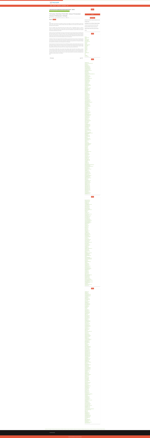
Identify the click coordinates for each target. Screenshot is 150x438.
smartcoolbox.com (87, 171)
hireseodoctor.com (87, 342)
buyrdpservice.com (87, 90)
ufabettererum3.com (87, 181)
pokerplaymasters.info (88, 68)
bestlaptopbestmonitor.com (88, 252)
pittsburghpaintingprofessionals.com (89, 164)
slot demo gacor (87, 52)
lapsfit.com (86, 343)
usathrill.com (86, 395)
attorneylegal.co (87, 122)
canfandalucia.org (87, 397)
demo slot (86, 48)
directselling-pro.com (87, 416)
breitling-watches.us (87, 208)
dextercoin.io (86, 283)
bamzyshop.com (87, 390)
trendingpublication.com (88, 180)
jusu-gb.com (86, 64)
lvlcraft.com (86, 330)
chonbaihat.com (87, 247)
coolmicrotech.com (87, 402)
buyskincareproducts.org (88, 279)
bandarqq (86, 55)
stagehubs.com (87, 291)
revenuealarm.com (87, 417)
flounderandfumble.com (88, 364)
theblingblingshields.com (88, 114)
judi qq (85, 38)
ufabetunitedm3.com (87, 185)
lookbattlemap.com (87, 89)
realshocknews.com (87, 136)
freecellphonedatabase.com (88, 78)
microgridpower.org (87, 160)
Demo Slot (59, 5)
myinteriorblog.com (87, 387)
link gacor (86, 47)
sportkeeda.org (87, 153)
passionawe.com (87, 163)
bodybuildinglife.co (87, 133)
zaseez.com (86, 300)
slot (67, 5)
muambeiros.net (87, 245)
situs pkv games (87, 39)
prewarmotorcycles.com (88, 215)
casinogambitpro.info (87, 67)
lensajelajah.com (87, 306)
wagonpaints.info (87, 372)
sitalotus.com (86, 141)
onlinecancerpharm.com (88, 130)
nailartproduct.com (87, 328)
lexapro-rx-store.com (87, 278)
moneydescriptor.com (87, 105)
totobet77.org (86, 179)
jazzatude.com (87, 227)
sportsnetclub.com (87, 94)
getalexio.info (86, 150)
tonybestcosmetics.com (88, 409)
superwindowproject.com (88, 268)
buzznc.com (86, 410)
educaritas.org (86, 305)
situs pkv (86, 51)
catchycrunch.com (87, 301)
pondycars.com (87, 391)
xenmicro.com (87, 309)
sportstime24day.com (87, 112)
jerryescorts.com (87, 121)
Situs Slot (54, 5)
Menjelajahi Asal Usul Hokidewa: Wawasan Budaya (92, 23)
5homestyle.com (87, 285)
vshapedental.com (87, 396)
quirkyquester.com (87, 168)
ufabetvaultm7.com (87, 354)
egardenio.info (86, 148)
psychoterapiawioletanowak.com (89, 166)
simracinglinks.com (87, 216)
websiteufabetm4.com (87, 358)
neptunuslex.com (87, 205)
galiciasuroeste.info (87, 233)
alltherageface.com (87, 413)
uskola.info (86, 371)
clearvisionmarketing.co (88, 374)
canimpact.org (86, 271)
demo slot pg (86, 45)
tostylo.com (86, 92)
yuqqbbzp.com (87, 337)
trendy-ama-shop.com (88, 382)
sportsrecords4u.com (87, 349)
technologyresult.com (87, 320)
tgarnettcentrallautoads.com (88, 209)
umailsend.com (87, 86)
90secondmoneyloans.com (88, 331)
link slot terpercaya (87, 41)
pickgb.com (86, 137)
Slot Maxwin (64, 5)
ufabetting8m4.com (87, 351)
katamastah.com (87, 145)
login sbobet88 (87, 40)
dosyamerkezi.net (87, 217)
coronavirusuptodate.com (88, 339)
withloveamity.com (87, 317)
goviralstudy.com (87, 272)
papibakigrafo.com (87, 269)
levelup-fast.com (87, 344)
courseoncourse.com (87, 69)
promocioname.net (87, 240)
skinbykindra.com (87, 412)
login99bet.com (87, 293)
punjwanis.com (87, 62)
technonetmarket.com (87, 369)
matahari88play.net (87, 104)
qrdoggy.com (86, 134)
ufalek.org (86, 131)
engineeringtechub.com (88, 120)
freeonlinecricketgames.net (88, 242)
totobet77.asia (86, 178)
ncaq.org (86, 308)
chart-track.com (87, 238)
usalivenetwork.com (87, 75)
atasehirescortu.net (87, 119)
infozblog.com (86, 246)
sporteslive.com (87, 113)
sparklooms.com (87, 174)
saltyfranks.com (87, 225)
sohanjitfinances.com (87, 172)
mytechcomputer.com (87, 420)
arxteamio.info (86, 149)
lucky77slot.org (87, 127)
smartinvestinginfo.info (88, 367)
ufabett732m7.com (87, 383)
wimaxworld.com (87, 241)
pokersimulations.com (87, 346)
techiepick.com (87, 389)
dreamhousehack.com (88, 403)
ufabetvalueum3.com (87, 353)
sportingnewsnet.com (87, 111)
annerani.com (86, 226)
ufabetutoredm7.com (87, 189)
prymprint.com (87, 152)
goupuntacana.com (87, 298)
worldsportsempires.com (88, 143)
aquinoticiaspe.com (87, 101)
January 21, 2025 (52, 17)
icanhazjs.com (87, 270)
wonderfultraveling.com (88, 239)
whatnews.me (86, 376)
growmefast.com (87, 128)
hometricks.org (87, 158)
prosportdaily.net (87, 379)
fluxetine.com (86, 260)
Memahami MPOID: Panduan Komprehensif (91, 26)
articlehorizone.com (87, 336)
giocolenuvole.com (87, 315)
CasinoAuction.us (87, 264)
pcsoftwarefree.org (87, 312)
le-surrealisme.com (87, 218)
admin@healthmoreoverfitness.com (60, 17)
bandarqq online (87, 37)
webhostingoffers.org (87, 321)
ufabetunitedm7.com (87, 186)
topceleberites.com (87, 350)
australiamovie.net (87, 201)
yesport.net (86, 91)
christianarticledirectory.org (88, 284)
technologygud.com (87, 135)
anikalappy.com (87, 360)
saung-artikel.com (87, 97)
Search (92, 9)
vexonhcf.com (86, 213)
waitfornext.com (87, 373)
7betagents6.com (87, 338)
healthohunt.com (87, 365)
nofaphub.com (86, 302)
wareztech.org (86, 83)
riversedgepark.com (87, 299)
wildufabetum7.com (87, 193)
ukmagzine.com (87, 82)
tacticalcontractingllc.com (88, 175)
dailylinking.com (87, 313)
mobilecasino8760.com (88, 261)
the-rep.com (86, 224)
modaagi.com (86, 231)
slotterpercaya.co (87, 170)
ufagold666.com (87, 386)
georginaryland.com (87, 253)
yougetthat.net (86, 93)
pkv (85, 53)
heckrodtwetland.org (87, 257)
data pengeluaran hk (87, 44)
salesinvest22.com (87, 380)
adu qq (86, 36)
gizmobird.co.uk (87, 202)
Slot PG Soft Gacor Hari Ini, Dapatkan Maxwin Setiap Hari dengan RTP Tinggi (60, 9)
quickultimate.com (87, 167)
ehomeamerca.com (87, 323)
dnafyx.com (86, 314)
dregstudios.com (87, 235)
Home (51, 5)
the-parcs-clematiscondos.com (89, 63)
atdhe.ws (86, 256)
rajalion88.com (87, 297)
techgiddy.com (87, 74)
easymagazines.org (87, 156)
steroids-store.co (87, 250)
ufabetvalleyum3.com (87, 190)
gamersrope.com (87, 79)
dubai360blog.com (87, 126)
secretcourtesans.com (88, 294)
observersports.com (87, 99)
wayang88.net (86, 357)
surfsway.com (86, 327)
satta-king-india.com (87, 334)
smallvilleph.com (87, 232)
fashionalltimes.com (87, 406)
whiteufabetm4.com (87, 359)
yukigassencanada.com (88, 335)
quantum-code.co (87, 375)
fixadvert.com (86, 210)
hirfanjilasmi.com (87, 157)
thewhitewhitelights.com (88, 255)
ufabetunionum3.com (87, 352)
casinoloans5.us (87, 263)
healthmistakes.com (87, 138)
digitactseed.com (87, 329)
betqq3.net (86, 262)
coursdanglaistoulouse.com (88, 204)
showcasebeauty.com (87, 219)
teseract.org (86, 381)
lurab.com (86, 418)
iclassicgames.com (87, 96)
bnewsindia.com (87, 388)
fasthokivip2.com (87, 98)
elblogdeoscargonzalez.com (88, 248)
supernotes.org (87, 142)
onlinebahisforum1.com (88, 295)
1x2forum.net (86, 292)
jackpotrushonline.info (87, 76)
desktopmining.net (87, 276)
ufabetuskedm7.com (87, 187)
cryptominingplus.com (87, 100)
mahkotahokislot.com (87, 129)
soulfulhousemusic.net (88, 173)
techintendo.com (87, 324)
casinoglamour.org (87, 282)
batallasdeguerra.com (87, 234)
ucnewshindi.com (87, 77)
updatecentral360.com (88, 144)
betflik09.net (86, 307)
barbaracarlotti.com (87, 275)
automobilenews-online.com (88, 405)
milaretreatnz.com (87, 230)
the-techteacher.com (87, 404)
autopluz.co (86, 211)
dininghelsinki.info (87, 361)
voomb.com (86, 123)
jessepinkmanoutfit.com (88, 85)
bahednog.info (86, 71)
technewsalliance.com (88, 368)
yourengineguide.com (87, 398)
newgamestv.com (87, 116)
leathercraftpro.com (87, 159)
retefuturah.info (87, 366)
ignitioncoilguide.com (87, 419)
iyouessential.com (87, 316)
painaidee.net (86, 107)
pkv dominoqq (86, 56)
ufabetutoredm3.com (87, 188)
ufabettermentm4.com (87, 182)
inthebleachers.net (87, 277)
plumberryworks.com (87, 165)
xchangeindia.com (87, 401)
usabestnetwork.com (87, 84)
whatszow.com (87, 322)
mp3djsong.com (87, 203)
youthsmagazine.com (87, 106)
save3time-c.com (87, 212)
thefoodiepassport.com (88, 267)
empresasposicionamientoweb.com (89, 408)
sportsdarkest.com (87, 108)
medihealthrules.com (87, 394)
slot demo (86, 46)
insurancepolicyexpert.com (88, 220)
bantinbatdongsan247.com (88, 70)
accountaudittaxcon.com (88, 151)
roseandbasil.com (87, 254)
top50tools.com (87, 223)
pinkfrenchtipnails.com (88, 115)
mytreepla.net (86, 345)
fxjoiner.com (86, 411)
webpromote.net (87, 249)
